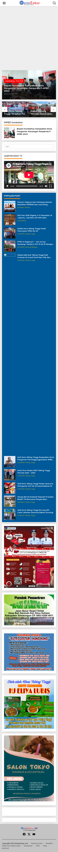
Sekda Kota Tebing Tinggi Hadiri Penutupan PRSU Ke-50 (31, 229)
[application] (29, 175)
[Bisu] (46, 186)
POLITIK (19, 81)
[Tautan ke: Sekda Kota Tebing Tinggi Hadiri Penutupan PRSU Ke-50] (9, 232)
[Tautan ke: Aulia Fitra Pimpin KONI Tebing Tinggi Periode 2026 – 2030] (9, 474)
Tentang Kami (37, 843)
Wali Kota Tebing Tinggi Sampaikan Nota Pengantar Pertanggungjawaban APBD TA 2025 (35, 458)
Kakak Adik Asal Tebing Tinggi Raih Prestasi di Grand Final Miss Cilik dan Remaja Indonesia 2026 (33, 256)
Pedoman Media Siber (11, 846)
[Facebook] (24, 834)
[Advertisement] (29, 38)
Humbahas (10, 81)
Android (5, 848)
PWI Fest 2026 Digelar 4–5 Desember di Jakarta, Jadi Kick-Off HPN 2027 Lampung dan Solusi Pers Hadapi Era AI (35, 216)
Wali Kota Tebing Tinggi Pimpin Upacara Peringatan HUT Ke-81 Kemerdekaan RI (35, 485)
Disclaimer (28, 846)
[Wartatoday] (29, 3)
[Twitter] (29, 834)
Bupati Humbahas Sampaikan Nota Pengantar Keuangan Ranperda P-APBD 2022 (26, 88)
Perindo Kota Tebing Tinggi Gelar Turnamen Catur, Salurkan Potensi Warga (41, 112)
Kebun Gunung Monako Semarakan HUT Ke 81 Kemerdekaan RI (14, 112)
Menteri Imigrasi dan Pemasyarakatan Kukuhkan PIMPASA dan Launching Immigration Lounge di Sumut (34, 203)
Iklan (45, 846)
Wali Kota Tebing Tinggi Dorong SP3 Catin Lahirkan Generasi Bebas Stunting (35, 511)
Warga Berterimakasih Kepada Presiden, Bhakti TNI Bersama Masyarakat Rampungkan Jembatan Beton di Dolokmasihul (35, 498)
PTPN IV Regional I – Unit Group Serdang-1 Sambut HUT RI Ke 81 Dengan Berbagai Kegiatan (35, 243)
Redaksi (49, 843)
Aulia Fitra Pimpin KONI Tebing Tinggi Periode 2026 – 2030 (33, 471)
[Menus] (4, 3)
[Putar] (7, 186)
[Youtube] (34, 834)
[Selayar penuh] (50, 186)
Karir (38, 846)
